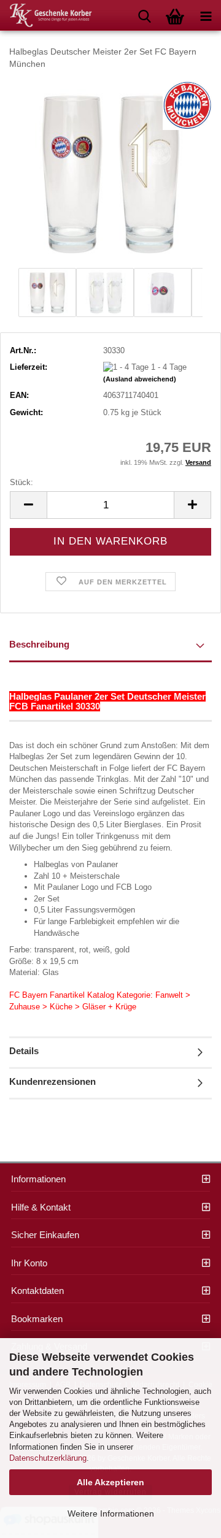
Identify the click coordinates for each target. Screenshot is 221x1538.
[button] (28, 505)
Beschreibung (39, 644)
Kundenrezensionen (52, 1081)
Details (24, 1051)
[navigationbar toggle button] (205, 15)
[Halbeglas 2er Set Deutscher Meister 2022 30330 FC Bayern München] (110, 172)
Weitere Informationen (111, 1513)
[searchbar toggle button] (144, 15)
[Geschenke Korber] (46, 15)
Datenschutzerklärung (48, 1458)
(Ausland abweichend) (139, 379)
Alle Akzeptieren (110, 1482)
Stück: (21, 482)
